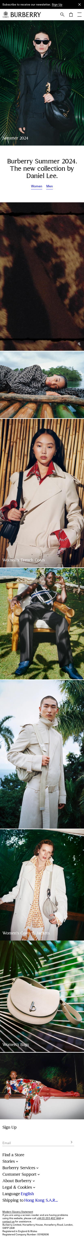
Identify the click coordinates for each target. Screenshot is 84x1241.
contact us (8, 1221)
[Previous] (4, 623)
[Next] (79, 623)
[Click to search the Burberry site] (62, 15)
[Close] (79, 4)
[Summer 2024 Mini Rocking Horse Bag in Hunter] (42, 996)
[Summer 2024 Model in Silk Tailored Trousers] (42, 623)
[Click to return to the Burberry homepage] (26, 14)
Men (49, 186)
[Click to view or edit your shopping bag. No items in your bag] (71, 15)
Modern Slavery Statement (17, 1212)
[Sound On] (79, 344)
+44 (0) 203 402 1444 (49, 1218)
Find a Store (13, 1155)
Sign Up (57, 4)
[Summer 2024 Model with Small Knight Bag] (42, 885)
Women (36, 186)
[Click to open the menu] (79, 15)
